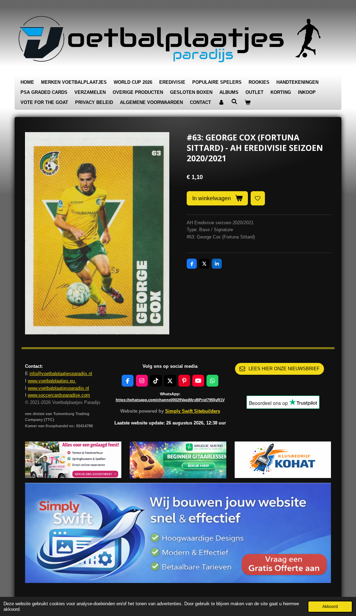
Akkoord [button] (330, 606)
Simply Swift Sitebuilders (192, 411)
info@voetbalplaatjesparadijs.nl (61, 373)
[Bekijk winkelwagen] (247, 103)
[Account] (221, 103)
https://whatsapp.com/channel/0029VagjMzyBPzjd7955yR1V (170, 400)
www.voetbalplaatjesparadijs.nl (58, 388)
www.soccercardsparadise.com (59, 395)
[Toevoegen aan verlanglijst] (258, 198)
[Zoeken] (234, 102)
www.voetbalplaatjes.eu (52, 380)
